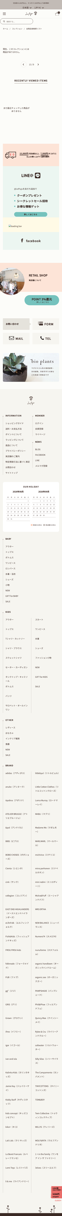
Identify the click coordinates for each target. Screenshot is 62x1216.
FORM (49, 324)
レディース (10, 727)
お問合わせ (10, 467)
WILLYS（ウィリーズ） (45, 1126)
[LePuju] (31, 14)
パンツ (8, 695)
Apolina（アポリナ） (15, 800)
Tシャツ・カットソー (15, 638)
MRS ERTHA (40, 909)
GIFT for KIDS (41, 676)
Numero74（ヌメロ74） (46, 936)
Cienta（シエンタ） (14, 868)
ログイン (39, 423)
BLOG (38, 449)
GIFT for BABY (11, 595)
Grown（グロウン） (14, 1018)
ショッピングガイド (14, 423)
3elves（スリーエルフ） (46, 1167)
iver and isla (11, 1058)
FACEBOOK (40, 454)
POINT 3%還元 (42, 300)
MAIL (19, 338)
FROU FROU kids (13, 950)
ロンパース (10, 568)
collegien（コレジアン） (16, 895)
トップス (9, 551)
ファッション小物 (43, 657)
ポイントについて (13, 434)
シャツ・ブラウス (13, 648)
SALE (7, 601)
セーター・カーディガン (16, 667)
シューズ (9, 579)
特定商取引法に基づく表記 (17, 461)
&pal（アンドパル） (14, 827)
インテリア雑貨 (12, 738)
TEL (48, 338)
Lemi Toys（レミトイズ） (17, 1167)
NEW (7, 590)
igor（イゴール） (13, 1045)
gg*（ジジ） (11, 990)
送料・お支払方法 (13, 428)
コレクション (17, 28)
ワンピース (10, 562)
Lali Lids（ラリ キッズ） (16, 1140)
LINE (37, 460)
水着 (37, 638)
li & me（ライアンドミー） (17, 1181)
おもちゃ (9, 733)
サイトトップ (11, 472)
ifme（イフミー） (13, 1031)
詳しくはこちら (30, 214)
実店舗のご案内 (12, 456)
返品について (11, 445)
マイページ (40, 434)
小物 (7, 584)
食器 (7, 744)
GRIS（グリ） (11, 1004)
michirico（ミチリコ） (45, 854)
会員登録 (39, 428)
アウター (9, 546)
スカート (39, 619)
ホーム (5, 28)
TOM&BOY (40, 1099)
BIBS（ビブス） (12, 841)
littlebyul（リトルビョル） (47, 773)
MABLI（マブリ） (43, 813)
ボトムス (9, 557)
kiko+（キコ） (12, 1126)
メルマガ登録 (41, 465)
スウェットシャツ (13, 657)
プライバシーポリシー (15, 450)
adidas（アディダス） (15, 773)
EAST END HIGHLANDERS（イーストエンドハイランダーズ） (17, 913)
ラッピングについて (14, 439)
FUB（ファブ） (12, 977)
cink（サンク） (12, 881)
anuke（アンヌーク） (15, 786)
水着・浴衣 (10, 573)
